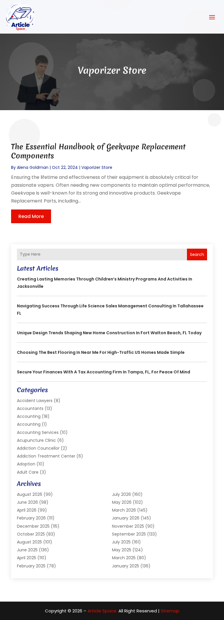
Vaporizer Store (96, 167)
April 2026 (26, 510)
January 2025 (125, 566)
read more (31, 216)
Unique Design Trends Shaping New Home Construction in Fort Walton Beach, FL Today (109, 333)
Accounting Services (38, 432)
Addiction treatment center (46, 456)
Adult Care (27, 472)
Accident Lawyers (34, 400)
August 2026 (29, 494)
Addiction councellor (38, 448)
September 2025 (129, 534)
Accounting (29, 416)
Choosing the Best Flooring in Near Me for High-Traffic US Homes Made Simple (101, 352)
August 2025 (29, 542)
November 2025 (128, 526)
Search (197, 254)
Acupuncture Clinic (36, 440)
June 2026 (27, 502)
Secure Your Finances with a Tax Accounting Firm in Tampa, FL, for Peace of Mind (103, 372)
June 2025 (27, 550)
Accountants (30, 408)
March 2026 (124, 510)
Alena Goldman (32, 167)
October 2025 (31, 534)
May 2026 (122, 502)
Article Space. (102, 611)
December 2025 (33, 526)
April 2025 (26, 558)
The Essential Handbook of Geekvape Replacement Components (98, 151)
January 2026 (125, 518)
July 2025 (121, 542)
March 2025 (124, 558)
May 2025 (121, 550)
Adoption (26, 464)
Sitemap (170, 611)
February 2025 (31, 566)
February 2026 (31, 518)
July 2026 (121, 494)
